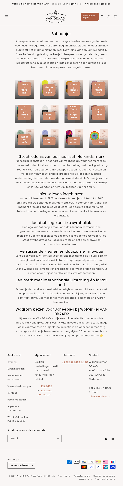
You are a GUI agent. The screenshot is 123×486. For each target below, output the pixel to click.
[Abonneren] (58, 438)
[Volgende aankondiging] (117, 4)
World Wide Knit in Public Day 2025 (18, 419)
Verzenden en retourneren (15, 377)
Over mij (12, 361)
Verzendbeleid (85, 479)
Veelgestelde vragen (19, 386)
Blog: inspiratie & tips (75, 362)
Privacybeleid (64, 476)
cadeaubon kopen (89, 16)
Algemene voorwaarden (15, 408)
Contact (12, 392)
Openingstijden (16, 368)
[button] (6, 16)
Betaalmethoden (17, 399)
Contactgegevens (81, 476)
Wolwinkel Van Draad (26, 476)
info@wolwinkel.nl (100, 396)
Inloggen (46, 386)
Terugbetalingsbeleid (105, 479)
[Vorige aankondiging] (6, 4)
